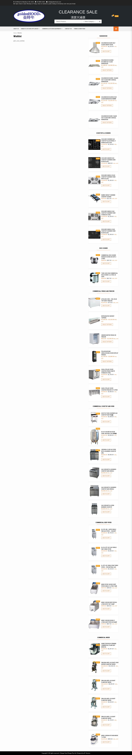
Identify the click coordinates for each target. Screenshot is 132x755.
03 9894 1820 (41, 2)
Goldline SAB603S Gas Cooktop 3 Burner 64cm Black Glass (108, 159)
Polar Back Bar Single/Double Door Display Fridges (109, 353)
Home (15, 33)
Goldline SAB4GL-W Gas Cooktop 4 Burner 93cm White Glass (108, 177)
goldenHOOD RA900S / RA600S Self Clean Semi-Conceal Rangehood (109, 79)
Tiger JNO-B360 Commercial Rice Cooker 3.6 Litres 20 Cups (109, 274)
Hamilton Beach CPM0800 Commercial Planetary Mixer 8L (108, 645)
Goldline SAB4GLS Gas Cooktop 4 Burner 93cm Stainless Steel (108, 213)
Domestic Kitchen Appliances (29, 28)
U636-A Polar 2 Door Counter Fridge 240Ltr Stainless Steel (108, 371)
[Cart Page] (112, 16)
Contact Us (68, 28)
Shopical (79, 753)
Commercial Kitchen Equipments (51, 28)
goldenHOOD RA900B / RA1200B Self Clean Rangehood (107, 61)
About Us (16, 28)
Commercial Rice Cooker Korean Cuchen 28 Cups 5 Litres (108, 256)
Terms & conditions (79, 28)
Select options (107, 70)
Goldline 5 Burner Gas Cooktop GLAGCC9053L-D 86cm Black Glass (108, 140)
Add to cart (106, 51)
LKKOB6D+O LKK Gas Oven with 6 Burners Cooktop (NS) (108, 451)
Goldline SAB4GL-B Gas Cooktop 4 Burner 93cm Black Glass (108, 231)
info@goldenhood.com (54, 2)
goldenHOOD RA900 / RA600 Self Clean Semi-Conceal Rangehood (109, 117)
